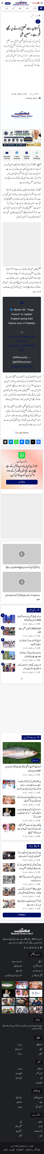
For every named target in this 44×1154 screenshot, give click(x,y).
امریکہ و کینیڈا (19, 1097)
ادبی (21, 1122)
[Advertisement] (21, 80)
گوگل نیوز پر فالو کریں (37, 975)
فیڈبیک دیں (12, 1149)
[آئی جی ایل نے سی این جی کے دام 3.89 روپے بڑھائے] (8, 1009)
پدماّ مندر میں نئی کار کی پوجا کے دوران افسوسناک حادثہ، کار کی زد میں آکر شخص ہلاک (29, 799)
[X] (38, 947)
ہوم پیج (40, 961)
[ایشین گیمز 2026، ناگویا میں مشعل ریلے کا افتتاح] (9, 631)
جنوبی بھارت (19, 1073)
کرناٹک (40, 1054)
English (7, 3)
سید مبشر (31, 94)
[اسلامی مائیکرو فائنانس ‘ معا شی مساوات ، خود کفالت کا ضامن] (22, 1009)
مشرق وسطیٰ (39, 1107)
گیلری (20, 1136)
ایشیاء (6, 8)
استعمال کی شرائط (20, 1149)
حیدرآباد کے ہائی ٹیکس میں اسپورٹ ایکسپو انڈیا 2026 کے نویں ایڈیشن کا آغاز (29, 618)
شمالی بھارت (39, 1083)
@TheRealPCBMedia (20, 337)
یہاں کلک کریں (22, 482)
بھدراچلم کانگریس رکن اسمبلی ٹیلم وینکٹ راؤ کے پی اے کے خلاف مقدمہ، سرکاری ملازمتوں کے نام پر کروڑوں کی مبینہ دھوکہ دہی (29, 785)
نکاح (41, 1136)
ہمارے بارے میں (17, 961)
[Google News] (22, 432)
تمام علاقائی (39, 1044)
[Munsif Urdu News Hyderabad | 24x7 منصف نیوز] (21, 3)
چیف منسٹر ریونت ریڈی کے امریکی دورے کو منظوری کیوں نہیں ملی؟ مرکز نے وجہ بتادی (29, 854)
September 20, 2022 (22, 367)
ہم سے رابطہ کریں (37, 971)
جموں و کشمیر (39, 1073)
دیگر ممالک (19, 1102)
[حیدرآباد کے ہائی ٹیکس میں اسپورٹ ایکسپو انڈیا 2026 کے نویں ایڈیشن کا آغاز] (9, 619)
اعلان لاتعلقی (38, 1149)
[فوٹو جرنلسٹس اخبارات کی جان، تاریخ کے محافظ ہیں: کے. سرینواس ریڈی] (9, 903)
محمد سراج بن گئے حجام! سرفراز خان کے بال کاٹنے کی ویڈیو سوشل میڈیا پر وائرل (29, 666)
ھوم (37, 15)
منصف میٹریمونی (18, 966)
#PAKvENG (26, 339)
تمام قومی (39, 1069)
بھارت (20, 1069)
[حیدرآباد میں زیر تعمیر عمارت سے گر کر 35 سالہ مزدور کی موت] (9, 879)
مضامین (40, 1122)
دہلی (41, 1078)
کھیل (32, 15)
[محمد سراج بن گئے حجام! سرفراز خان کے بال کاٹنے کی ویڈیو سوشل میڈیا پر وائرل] (9, 667)
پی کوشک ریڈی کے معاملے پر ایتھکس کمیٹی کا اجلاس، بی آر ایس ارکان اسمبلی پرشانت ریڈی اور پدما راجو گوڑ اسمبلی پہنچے (29, 829)
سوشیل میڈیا (19, 1131)
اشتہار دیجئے (19, 971)
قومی (13, 8)
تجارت (40, 1126)
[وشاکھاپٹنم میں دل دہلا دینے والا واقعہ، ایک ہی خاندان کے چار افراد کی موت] (8, 1001)
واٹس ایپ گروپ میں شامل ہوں (13, 975)
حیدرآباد (35, 8)
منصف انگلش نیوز (37, 966)
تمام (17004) (22, 915)
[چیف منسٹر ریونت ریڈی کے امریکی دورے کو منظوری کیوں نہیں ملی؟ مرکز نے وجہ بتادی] (9, 855)
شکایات (5, 1149)
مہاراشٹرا (19, 1054)
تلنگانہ (27, 8)
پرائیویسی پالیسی (29, 1149)
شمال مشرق (19, 1078)
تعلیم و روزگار (18, 1126)
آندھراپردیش (18, 1049)
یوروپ (20, 1107)
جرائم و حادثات (38, 1131)
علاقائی (20, 8)
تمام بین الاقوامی (38, 1097)
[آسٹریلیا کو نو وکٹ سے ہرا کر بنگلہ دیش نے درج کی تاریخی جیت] (9, 643)
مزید (22, 678)
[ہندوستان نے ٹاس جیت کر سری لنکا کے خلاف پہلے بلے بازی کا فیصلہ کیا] (9, 655)
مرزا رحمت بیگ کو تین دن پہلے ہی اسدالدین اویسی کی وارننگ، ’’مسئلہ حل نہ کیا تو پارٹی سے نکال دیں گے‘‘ (29, 813)
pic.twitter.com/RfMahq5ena (22, 348)
